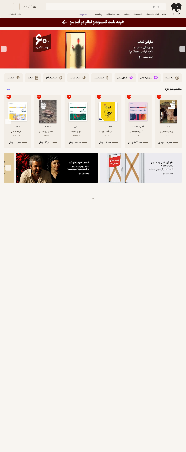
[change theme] (7, 6)
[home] (176, 9)
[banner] (93, 22)
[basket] (16, 6)
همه (8, 89)
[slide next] (4, 49)
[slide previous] (182, 49)
